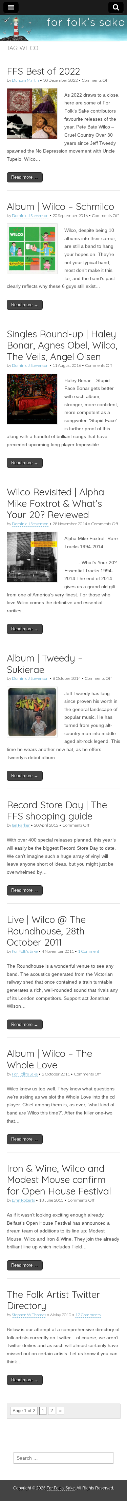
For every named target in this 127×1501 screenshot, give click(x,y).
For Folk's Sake (25, 951)
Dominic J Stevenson (30, 215)
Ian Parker (21, 825)
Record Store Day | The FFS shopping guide (57, 810)
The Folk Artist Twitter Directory (53, 1300)
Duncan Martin (25, 80)
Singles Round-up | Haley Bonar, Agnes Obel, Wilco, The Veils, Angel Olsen (62, 345)
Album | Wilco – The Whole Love (49, 1059)
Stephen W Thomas (29, 1314)
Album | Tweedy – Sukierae (45, 663)
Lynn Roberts (23, 1200)
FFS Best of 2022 (43, 71)
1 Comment (88, 951)
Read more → (24, 177)
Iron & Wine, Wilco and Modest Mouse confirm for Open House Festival (59, 1179)
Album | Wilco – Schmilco (60, 206)
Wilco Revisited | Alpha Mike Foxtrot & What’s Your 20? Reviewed (55, 503)
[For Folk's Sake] (63, 28)
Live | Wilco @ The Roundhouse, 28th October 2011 (46, 930)
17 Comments (88, 1314)
